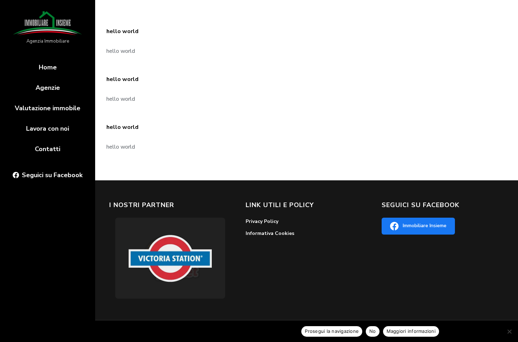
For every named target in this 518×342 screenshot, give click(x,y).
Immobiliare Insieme (424, 225)
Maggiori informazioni (411, 331)
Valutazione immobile (47, 108)
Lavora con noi (47, 128)
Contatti (47, 149)
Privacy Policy (262, 221)
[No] (509, 331)
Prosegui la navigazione (332, 331)
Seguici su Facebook (52, 175)
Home (48, 67)
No (372, 331)
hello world (122, 31)
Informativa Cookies (270, 233)
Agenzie (48, 87)
